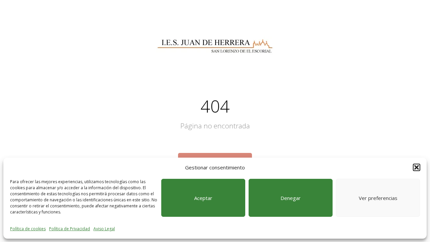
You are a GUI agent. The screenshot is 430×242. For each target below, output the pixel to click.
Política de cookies (28, 229)
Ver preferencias (378, 198)
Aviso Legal (104, 229)
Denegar (291, 198)
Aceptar (203, 198)
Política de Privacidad (69, 229)
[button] (416, 167)
